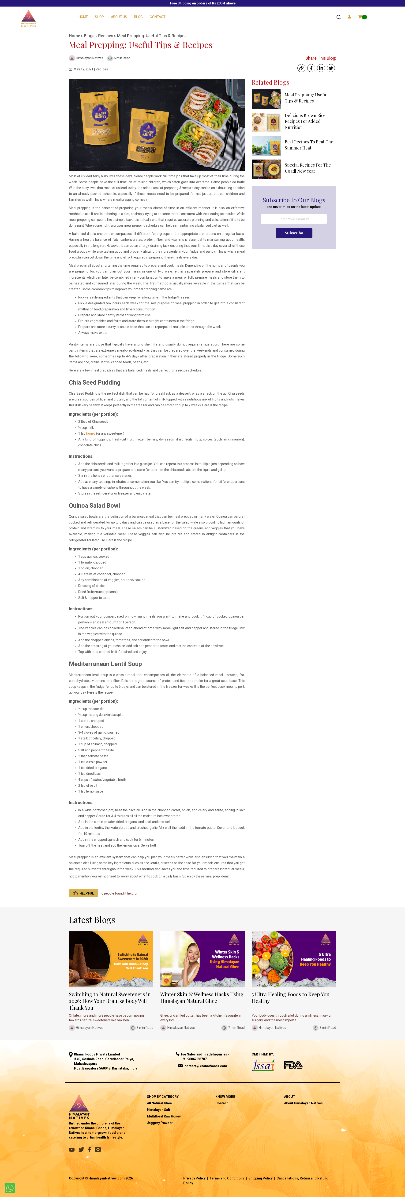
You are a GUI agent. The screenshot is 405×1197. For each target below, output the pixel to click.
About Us (119, 17)
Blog (138, 17)
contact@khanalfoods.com (205, 1066)
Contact (157, 17)
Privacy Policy (194, 1178)
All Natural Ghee (159, 1103)
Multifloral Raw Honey (164, 1116)
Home (83, 17)
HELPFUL (86, 893)
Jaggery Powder (160, 1123)
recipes (106, 35)
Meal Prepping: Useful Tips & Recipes (152, 35)
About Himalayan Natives (303, 1103)
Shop (99, 17)
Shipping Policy (260, 1178)
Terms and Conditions (227, 1178)
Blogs (89, 35)
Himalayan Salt (158, 1110)
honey (90, 433)
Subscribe (294, 233)
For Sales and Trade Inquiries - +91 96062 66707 (205, 1056)
